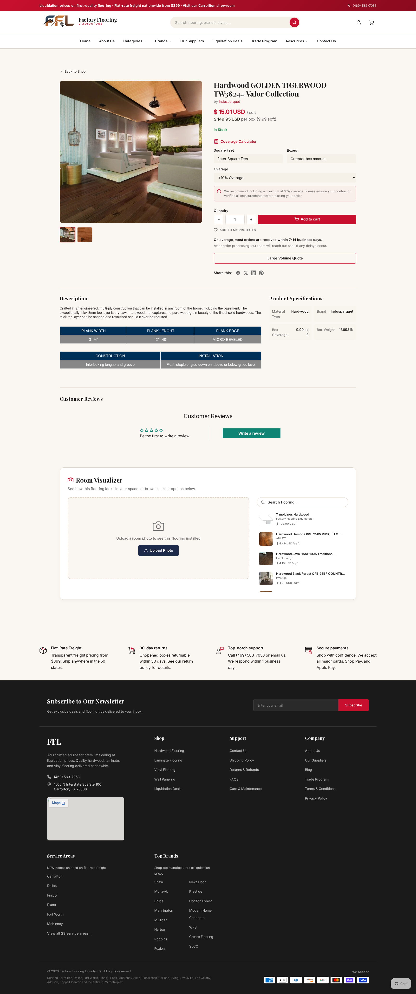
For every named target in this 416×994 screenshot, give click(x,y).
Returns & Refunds (244, 770)
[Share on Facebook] (238, 273)
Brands (161, 41)
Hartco (159, 929)
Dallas (52, 886)
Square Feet (224, 150)
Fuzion (159, 948)
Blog (308, 770)
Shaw (158, 882)
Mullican (160, 920)
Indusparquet (229, 101)
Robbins (160, 939)
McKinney (55, 924)
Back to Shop (75, 71)
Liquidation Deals (227, 41)
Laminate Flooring (168, 760)
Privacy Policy (316, 798)
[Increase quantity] (251, 219)
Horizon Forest (200, 901)
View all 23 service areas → (70, 933)
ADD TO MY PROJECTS (238, 230)
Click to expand (183, 215)
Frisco (52, 895)
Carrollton (54, 876)
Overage (221, 169)
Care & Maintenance (246, 789)
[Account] (358, 22)
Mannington (163, 910)
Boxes (292, 150)
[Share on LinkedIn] (253, 273)
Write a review (251, 433)
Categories (132, 41)
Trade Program (264, 41)
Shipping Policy (242, 760)
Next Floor (197, 882)
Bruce (158, 901)
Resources (295, 41)
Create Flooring (201, 937)
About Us (107, 41)
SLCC (193, 946)
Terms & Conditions (320, 789)
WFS (193, 927)
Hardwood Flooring (169, 751)
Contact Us (326, 41)
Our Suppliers (192, 41)
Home (85, 41)
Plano (51, 905)
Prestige (195, 891)
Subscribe (353, 705)
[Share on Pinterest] (261, 273)
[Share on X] (245, 273)
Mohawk (161, 891)
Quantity (221, 211)
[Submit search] (294, 22)
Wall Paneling (164, 779)
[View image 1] (67, 234)
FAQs (234, 779)
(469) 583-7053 (67, 777)
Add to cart (310, 219)
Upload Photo (161, 550)
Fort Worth (55, 914)
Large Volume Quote (285, 258)
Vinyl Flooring (165, 770)
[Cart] (371, 22)
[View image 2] (84, 234)
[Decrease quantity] (218, 219)
